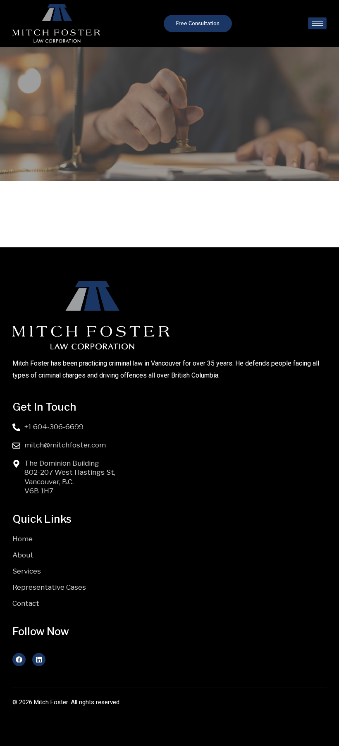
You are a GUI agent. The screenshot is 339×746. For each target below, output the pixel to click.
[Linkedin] (38, 659)
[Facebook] (19, 659)
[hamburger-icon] (317, 23)
